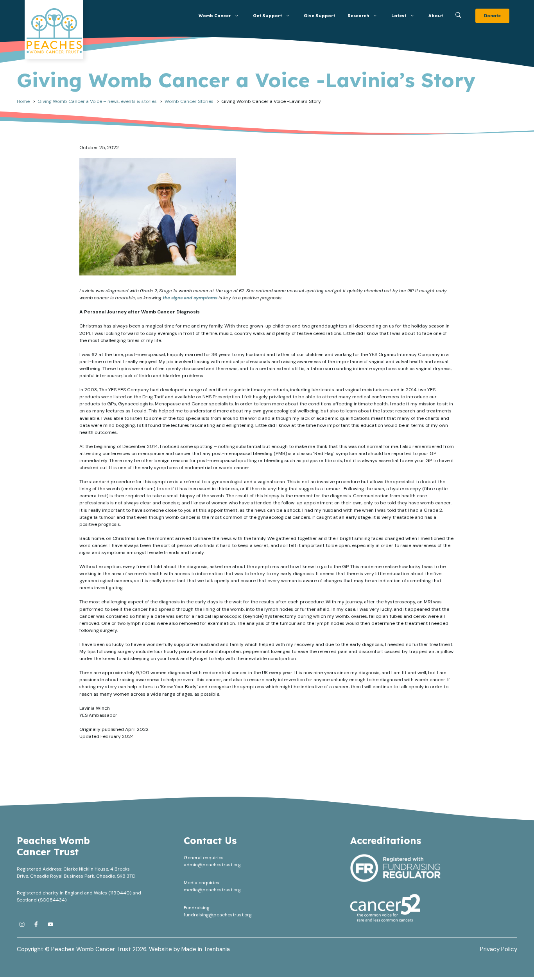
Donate (492, 15)
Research (358, 15)
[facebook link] (36, 924)
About (435, 15)
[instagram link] (22, 924)
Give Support (319, 15)
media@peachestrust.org (212, 890)
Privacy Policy (498, 949)
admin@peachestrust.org (212, 865)
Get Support (267, 15)
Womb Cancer (215, 15)
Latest (398, 15)
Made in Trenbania (205, 949)
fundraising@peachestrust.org (218, 915)
